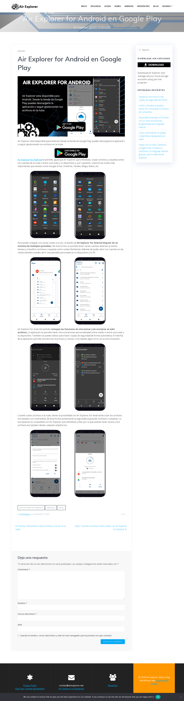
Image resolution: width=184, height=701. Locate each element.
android (51, 507)
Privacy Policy (30, 685)
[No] (180, 697)
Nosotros (113, 685)
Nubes (118, 6)
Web (20, 624)
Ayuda (107, 6)
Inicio (84, 6)
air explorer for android (31, 507)
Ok (158, 697)
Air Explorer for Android (30, 159)
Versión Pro (143, 6)
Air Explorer (25, 514)
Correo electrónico (27, 614)
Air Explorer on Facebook (71, 688)
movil (61, 507)
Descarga (96, 6)
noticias (21, 51)
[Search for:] (154, 50)
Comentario (24, 569)
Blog (156, 6)
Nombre (22, 603)
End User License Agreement (29, 688)
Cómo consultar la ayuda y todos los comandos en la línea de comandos (154, 108)
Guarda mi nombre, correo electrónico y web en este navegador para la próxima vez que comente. (66, 635)
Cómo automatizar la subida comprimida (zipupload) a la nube (152, 136)
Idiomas (166, 6)
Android (128, 6)
